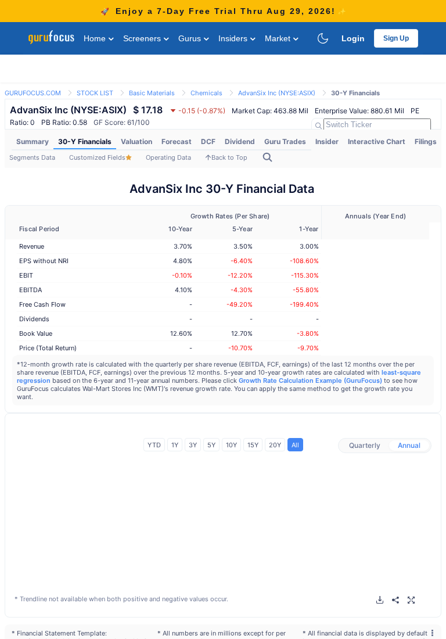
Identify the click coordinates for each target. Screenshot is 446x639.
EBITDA (30, 290)
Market (279, 38)
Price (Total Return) (48, 348)
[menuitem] (32, 141)
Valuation (136, 141)
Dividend (240, 141)
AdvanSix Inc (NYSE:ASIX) (276, 93)
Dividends (34, 319)
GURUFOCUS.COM (33, 93)
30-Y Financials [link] (355, 93)
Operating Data (168, 157)
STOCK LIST (95, 93)
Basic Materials (152, 93)
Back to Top (229, 157)
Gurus (190, 38)
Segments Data (32, 157)
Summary (32, 141)
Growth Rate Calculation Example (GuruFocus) (310, 380)
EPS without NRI (44, 261)
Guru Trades (285, 141)
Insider (327, 141)
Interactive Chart (376, 141)
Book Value (35, 333)
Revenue (31, 246)
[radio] (364, 445)
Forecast (176, 141)
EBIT (26, 275)
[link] (33, 92)
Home (96, 38)
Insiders (234, 38)
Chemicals (206, 93)
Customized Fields (97, 157)
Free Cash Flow (42, 304)
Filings (426, 141)
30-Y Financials (85, 141)
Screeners (143, 38)
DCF (208, 141)
